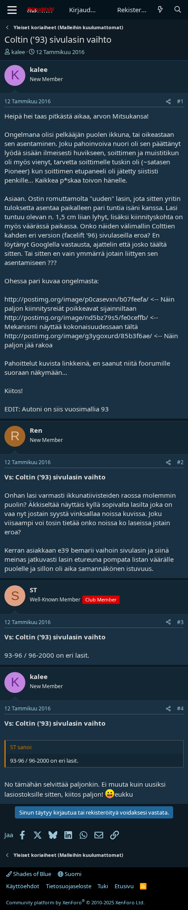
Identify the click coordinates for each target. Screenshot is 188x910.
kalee (18, 52)
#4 (180, 708)
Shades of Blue (31, 874)
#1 (180, 101)
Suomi (72, 874)
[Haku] (177, 10)
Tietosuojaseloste (68, 886)
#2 (180, 462)
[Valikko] (12, 10)
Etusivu (124, 886)
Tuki (102, 886)
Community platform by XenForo (75, 902)
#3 (180, 622)
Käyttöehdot (22, 886)
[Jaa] (168, 102)
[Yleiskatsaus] (160, 10)
